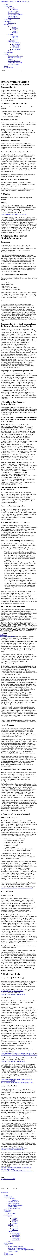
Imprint (13, 636)
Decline (4, 635)
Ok (1, 635)
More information (5, 636)
